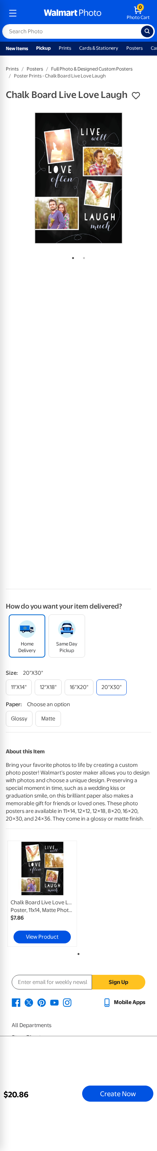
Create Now (118, 1094)
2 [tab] (82, 256)
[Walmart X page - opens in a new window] (28, 1002)
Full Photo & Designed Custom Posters (92, 69)
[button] (135, 96)
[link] (42, 893)
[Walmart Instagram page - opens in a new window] (67, 1002)
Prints (65, 48)
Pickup (43, 48)
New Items (17, 48)
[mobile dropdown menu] (12, 13)
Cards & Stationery (98, 48)
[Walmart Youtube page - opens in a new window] (54, 1002)
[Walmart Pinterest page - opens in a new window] (41, 1002)
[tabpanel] (78, 178)
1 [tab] (71, 256)
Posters (134, 48)
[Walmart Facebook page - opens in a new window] (16, 1002)
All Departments (31, 1025)
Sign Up (118, 982)
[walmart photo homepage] (72, 13)
